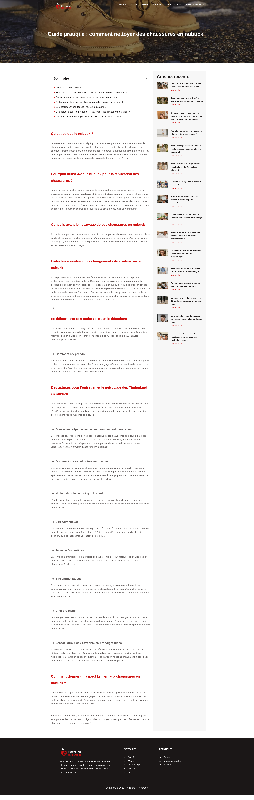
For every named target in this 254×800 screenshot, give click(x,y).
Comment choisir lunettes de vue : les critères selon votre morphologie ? (187, 253)
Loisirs (122, 5)
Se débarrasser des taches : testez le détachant (81, 107)
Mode (134, 5)
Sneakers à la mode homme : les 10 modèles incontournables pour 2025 (186, 301)
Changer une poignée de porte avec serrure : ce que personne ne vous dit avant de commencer (186, 116)
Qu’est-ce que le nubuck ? (69, 87)
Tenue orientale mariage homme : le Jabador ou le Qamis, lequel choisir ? (186, 167)
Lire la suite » (176, 90)
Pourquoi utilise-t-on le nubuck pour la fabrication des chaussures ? (91, 92)
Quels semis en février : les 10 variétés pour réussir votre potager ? (187, 217)
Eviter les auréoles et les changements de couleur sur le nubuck (90, 102)
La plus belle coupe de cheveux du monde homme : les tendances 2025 (186, 319)
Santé (145, 5)
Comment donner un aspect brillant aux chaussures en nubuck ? (89, 116)
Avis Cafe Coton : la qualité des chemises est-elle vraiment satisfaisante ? (185, 235)
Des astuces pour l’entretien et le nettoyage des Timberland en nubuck (93, 112)
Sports (157, 5)
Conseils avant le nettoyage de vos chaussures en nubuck (86, 97)
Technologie (173, 5)
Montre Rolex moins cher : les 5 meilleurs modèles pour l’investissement (185, 199)
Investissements (195, 5)
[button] (146, 78)
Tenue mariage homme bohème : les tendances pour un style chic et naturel (186, 149)
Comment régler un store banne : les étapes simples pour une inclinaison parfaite (186, 337)
